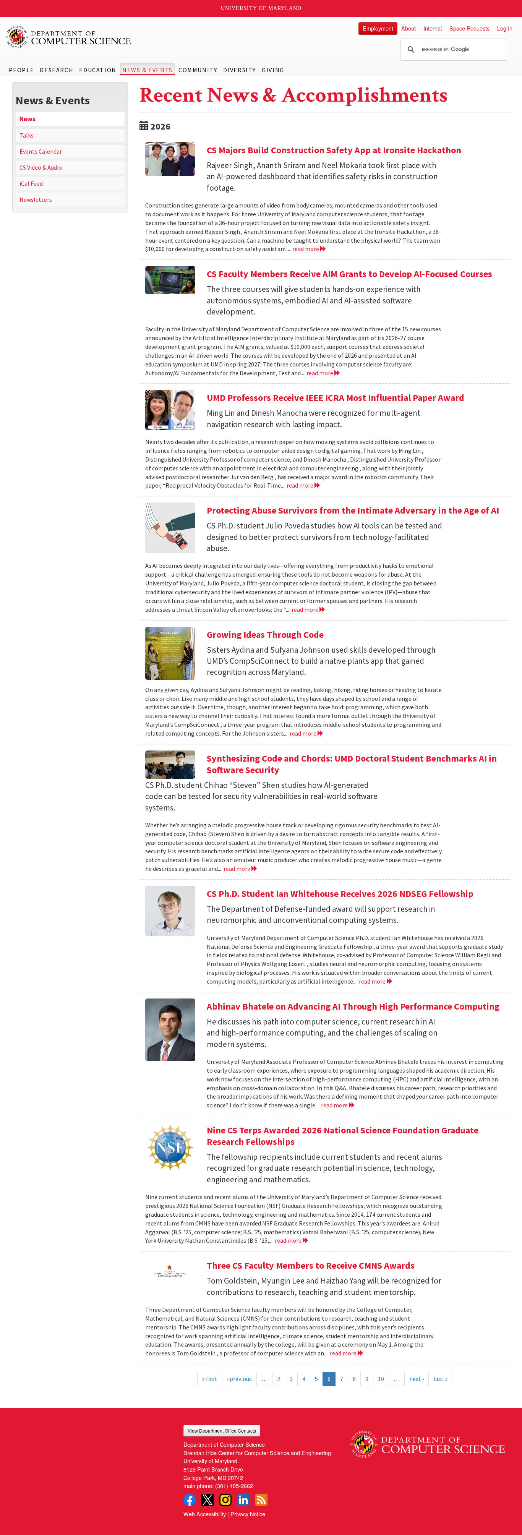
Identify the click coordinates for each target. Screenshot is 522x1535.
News (27, 119)
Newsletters (35, 199)
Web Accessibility (204, 1514)
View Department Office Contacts (222, 1430)
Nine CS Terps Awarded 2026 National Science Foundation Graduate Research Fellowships (342, 1136)
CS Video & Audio (40, 167)
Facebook (189, 1500)
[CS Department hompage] (427, 1441)
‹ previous (239, 1379)
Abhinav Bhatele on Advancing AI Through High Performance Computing (353, 1006)
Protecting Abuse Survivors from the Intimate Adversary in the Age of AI (353, 510)
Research (56, 70)
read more (306, 249)
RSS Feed (261, 1500)
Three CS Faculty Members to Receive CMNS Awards (311, 1265)
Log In (504, 28)
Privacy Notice (247, 1514)
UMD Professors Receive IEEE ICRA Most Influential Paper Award (335, 398)
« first (209, 1379)
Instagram (225, 1500)
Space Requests (469, 28)
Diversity (239, 70)
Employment (378, 28)
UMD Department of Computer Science (69, 37)
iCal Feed (31, 183)
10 (381, 1379)
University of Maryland (261, 8)
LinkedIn (243, 1500)
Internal (432, 28)
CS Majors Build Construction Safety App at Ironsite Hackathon (334, 150)
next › (416, 1379)
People (21, 70)
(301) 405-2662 (234, 1486)
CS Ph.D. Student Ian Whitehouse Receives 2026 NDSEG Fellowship (340, 894)
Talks (26, 135)
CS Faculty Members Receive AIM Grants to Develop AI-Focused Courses (349, 274)
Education (97, 70)
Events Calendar (40, 151)
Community (197, 70)
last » (440, 1379)
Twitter (207, 1500)
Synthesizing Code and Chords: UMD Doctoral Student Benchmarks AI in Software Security (352, 764)
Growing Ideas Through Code (265, 634)
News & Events (147, 70)
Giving (273, 70)
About (408, 28)
